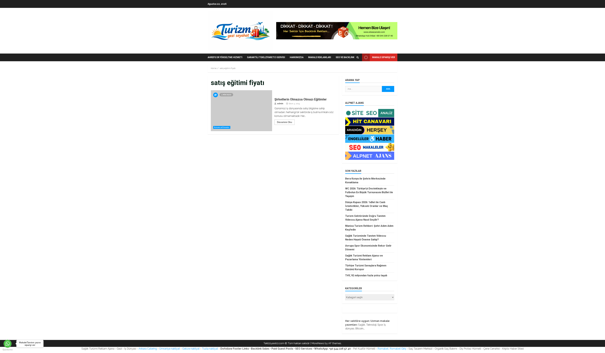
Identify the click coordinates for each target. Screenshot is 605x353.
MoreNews (317, 343)
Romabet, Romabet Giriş (391, 348)
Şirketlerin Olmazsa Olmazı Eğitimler (241, 110)
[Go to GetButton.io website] (8, 350)
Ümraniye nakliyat (169, 348)
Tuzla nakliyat (210, 348)
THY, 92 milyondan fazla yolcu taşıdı (366, 275)
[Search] (358, 57)
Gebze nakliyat (191, 348)
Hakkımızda (296, 57)
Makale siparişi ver (383, 57)
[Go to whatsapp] (8, 344)
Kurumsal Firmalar (221, 127)
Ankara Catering (147, 348)
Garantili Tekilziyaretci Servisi (266, 57)
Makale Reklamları (319, 57)
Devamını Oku (284, 122)
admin (280, 103)
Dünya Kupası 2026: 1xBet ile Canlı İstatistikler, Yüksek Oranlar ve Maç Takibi (366, 206)
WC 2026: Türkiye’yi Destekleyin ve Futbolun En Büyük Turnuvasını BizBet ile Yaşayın (369, 192)
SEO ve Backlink (345, 57)
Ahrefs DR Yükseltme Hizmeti (225, 57)
